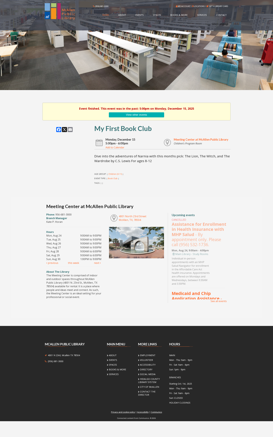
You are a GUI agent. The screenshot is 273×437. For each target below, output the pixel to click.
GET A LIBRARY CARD (218, 6)
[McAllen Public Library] (66, 11)
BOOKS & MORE (179, 14)
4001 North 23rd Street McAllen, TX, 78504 (132, 218)
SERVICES (202, 14)
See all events (219, 301)
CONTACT (221, 14)
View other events (136, 114)
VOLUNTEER (146, 359)
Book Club (113, 178)
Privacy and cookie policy (123, 412)
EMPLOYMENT (147, 355)
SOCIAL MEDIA (147, 374)
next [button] (97, 263)
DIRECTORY (145, 369)
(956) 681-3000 (101, 6)
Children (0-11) (115, 174)
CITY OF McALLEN (149, 386)
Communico (156, 412)
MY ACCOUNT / (184, 6)
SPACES (157, 14)
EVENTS (139, 14)
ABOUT (122, 14)
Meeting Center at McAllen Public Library (201, 139)
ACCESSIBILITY (147, 364)
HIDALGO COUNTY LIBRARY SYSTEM (149, 380)
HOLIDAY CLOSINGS (179, 402)
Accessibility (143, 412)
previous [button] (52, 263)
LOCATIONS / (199, 6)
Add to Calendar (115, 147)
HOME (105, 14)
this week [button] (73, 263)
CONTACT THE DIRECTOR (146, 393)
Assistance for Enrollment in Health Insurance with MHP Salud (199, 234)
